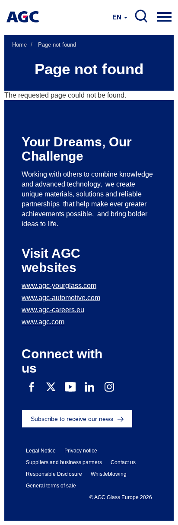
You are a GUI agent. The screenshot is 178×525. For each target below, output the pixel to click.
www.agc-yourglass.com (59, 285)
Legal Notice (41, 451)
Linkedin (89, 387)
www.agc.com (43, 322)
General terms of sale (51, 486)
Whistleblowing (109, 474)
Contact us (123, 462)
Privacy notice (80, 451)
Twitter (50, 387)
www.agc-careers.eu (53, 309)
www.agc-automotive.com (61, 297)
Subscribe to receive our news (72, 418)
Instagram (109, 387)
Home (19, 44)
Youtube (70, 387)
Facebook (31, 387)
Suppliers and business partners (64, 462)
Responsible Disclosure (54, 474)
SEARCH (141, 16)
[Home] (22, 16)
